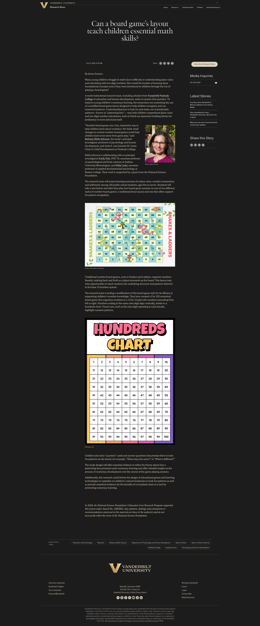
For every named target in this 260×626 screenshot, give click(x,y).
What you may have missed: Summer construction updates (203, 124)
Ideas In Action (181, 543)
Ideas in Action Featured (200, 543)
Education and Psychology (82, 543)
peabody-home (171, 548)
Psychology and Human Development (195, 548)
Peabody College (154, 548)
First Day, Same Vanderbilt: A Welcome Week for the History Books (201, 105)
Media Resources (188, 597)
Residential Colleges (56, 587)
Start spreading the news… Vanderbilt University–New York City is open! (203, 115)
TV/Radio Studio (187, 7)
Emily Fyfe (104, 158)
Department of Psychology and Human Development (151, 543)
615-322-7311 (125, 589)
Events (184, 587)
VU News (200, 7)
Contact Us (136, 589)
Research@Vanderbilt (56, 594)
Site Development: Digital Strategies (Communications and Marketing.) (131, 621)
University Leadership (57, 583)
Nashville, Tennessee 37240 (130, 587)
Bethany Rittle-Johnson (97, 139)
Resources (174, 7)
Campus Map (187, 594)
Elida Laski (121, 165)
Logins (184, 590)
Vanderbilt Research (213, 7)
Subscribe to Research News (204, 64)
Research (100, 543)
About (166, 7)
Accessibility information (95, 619)
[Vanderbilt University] (130, 568)
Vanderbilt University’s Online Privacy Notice (130, 592)
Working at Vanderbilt (190, 583)
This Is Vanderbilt (55, 590)
